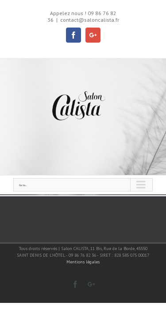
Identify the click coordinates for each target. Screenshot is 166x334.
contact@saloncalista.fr (89, 19)
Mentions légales (83, 262)
